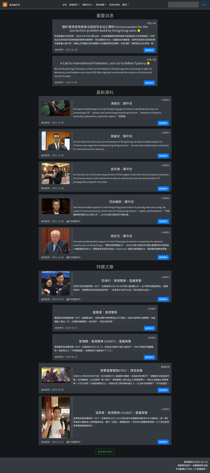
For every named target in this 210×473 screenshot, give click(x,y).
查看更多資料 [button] (105, 451)
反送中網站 (114, 4)
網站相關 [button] (100, 4)
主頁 (64, 4)
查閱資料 (149, 50)
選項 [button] (124, 4)
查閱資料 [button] (73, 4)
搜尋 (204, 4)
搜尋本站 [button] (86, 4)
